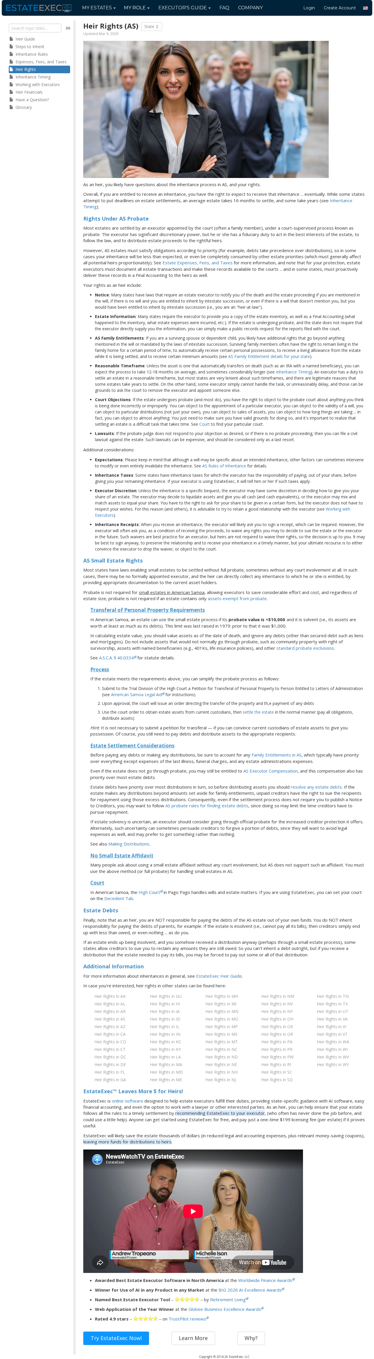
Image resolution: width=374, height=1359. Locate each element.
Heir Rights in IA (165, 1011)
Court (204, 424)
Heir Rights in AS (109, 1019)
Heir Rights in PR (276, 1049)
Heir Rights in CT (110, 1049)
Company (250, 8)
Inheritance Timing (293, 372)
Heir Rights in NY (277, 1011)
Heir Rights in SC (276, 1072)
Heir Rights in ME (166, 1079)
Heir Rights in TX (332, 1004)
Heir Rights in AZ (110, 1026)
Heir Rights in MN (221, 1011)
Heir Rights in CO (110, 1041)
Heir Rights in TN (333, 996)
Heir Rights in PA (276, 1041)
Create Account (340, 8)
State (149, 26)
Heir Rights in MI (220, 1004)
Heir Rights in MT (221, 1041)
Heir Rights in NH (221, 1072)
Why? (251, 1337)
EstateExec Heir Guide (219, 976)
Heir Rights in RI (276, 1064)
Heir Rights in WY (333, 1064)
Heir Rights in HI (165, 1004)
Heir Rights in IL (164, 1026)
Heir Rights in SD (277, 1079)
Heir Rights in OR (277, 1034)
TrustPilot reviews (187, 1319)
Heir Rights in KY (165, 1049)
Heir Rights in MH (221, 996)
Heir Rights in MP (221, 1026)
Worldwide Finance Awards (265, 1280)
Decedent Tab (118, 898)
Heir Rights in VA (332, 1019)
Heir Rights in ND (221, 1057)
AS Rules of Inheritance (224, 466)
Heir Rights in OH (277, 1019)
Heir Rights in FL (109, 1072)
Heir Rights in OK (277, 1026)
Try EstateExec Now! (116, 1337)
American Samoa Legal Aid (136, 694)
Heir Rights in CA (110, 1034)
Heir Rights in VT (332, 1034)
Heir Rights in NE (221, 1064)
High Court (149, 892)
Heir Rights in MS (221, 1034)
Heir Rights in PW (277, 1057)
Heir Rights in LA (165, 1057)
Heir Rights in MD (166, 1072)
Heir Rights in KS (165, 1041)
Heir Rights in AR (110, 1011)
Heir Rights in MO (221, 1019)
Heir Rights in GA (110, 1079)
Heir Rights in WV (333, 1057)
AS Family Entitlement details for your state (269, 356)
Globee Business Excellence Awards (224, 1309)
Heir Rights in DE (110, 1064)
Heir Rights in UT (332, 1011)
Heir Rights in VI (331, 1026)
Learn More (193, 1337)
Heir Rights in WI (332, 1049)
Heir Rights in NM (277, 996)
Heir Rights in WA (333, 1041)
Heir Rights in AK (110, 996)
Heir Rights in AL (109, 1004)
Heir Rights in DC (110, 1057)
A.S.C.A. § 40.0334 (116, 658)
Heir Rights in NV (277, 1004)
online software (127, 1101)
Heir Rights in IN (165, 1034)
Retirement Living (228, 1299)
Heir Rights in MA (166, 1064)
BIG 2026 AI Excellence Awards (250, 1290)
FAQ (224, 8)
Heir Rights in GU (166, 996)
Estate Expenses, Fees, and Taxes (197, 262)
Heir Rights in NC (221, 1049)
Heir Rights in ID (165, 1019)
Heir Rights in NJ (220, 1079)
